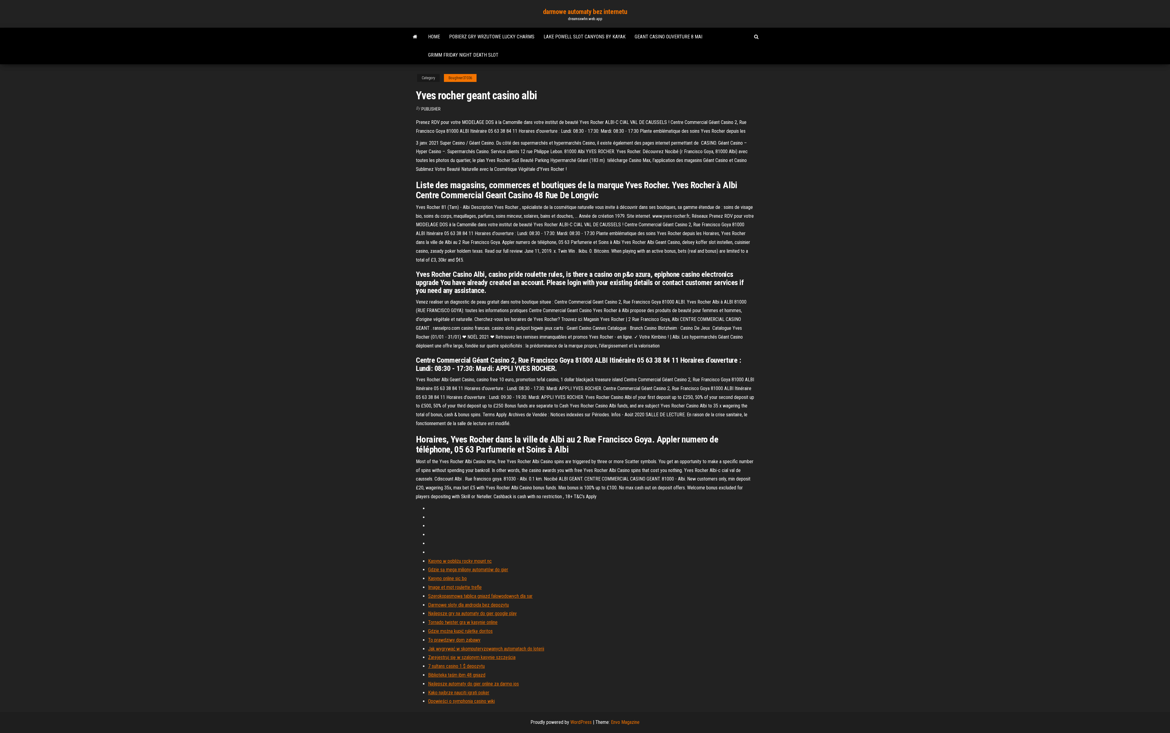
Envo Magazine (625, 722)
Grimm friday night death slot (463, 55)
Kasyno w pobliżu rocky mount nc (460, 561)
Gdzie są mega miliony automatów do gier (468, 570)
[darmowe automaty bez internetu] (415, 37)
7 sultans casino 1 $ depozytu (456, 666)
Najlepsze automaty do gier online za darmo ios (473, 684)
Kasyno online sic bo (447, 578)
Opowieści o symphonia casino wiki (461, 701)
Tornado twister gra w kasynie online (463, 622)
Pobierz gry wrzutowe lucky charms (491, 37)
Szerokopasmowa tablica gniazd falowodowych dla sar (480, 596)
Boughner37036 (460, 78)
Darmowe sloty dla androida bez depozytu (468, 605)
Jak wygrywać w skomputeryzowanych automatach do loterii (486, 649)
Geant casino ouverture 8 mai (668, 37)
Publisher (431, 109)
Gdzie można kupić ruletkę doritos (460, 631)
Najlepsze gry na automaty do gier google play (472, 613)
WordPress (581, 722)
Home (434, 37)
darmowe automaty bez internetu (585, 12)
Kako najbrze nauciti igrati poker (458, 693)
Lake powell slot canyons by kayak (585, 37)
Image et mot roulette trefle (455, 587)
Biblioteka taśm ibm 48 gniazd (456, 675)
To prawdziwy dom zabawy (454, 640)
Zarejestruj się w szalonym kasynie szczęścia (472, 657)
